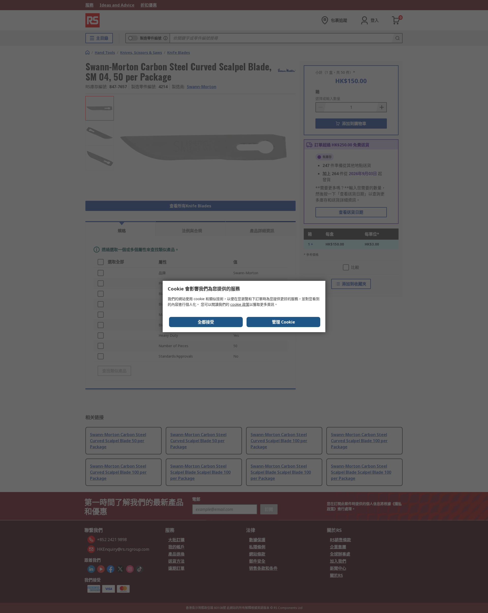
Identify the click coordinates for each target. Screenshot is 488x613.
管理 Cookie (283, 322)
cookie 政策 (239, 304)
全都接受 (206, 322)
